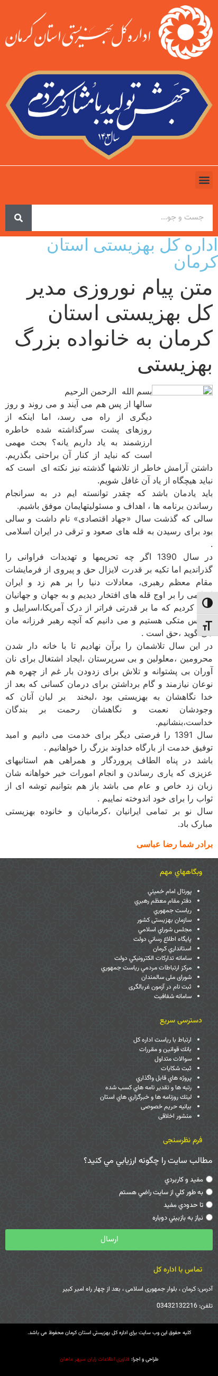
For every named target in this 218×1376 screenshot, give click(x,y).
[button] (204, 180)
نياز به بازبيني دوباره (177, 1218)
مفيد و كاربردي (184, 1180)
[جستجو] (18, 218)
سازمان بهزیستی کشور (164, 920)
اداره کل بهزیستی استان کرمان (132, 253)
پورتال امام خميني (170, 891)
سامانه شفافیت (173, 996)
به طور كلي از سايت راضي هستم (161, 1192)
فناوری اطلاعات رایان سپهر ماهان (95, 1359)
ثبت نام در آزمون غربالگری (160, 987)
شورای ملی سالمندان (166, 977)
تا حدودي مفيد (183, 1205)
